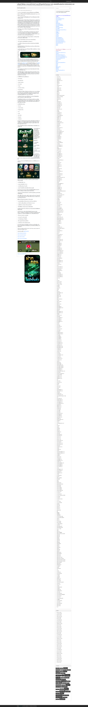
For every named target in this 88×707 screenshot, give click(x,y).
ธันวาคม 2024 (59, 637)
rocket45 (58, 352)
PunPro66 (58, 325)
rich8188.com (59, 348)
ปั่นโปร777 (58, 507)
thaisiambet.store (60, 413)
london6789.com (59, 230)
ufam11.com (59, 436)
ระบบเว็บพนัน (59, 521)
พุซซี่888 (58, 513)
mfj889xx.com (59, 254)
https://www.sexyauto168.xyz (61, 29)
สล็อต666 (58, 539)
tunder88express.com (60, 423)
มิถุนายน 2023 (59, 659)
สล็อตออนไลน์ (59, 552)
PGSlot (58, 300)
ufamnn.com (59, 439)
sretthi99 (58, 392)
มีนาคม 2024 (59, 648)
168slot (58, 81)
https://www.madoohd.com (61, 52)
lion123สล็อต (59, 220)
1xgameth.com (59, 85)
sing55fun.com (59, 377)
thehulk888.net (59, 414)
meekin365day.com (60, 250)
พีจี (57, 511)
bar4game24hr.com (60, 122)
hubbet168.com (59, 193)
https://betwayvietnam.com (60, 41)
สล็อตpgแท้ (58, 547)
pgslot (57, 45)
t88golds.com (59, 405)
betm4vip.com (59, 130)
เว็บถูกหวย (58, 583)
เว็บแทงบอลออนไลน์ (60, 598)
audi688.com (59, 116)
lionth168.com (59, 223)
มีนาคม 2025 (59, 633)
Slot (57, 379)
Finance (58, 161)
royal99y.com (59, 357)
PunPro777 (58, 327)
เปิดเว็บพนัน (59, 579)
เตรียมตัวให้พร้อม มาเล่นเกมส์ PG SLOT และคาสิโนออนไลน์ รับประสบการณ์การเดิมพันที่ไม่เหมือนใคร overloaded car (45, 4)
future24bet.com (59, 173)
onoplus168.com (59, 270)
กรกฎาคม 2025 (59, 628)
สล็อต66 (58, 538)
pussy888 (57, 28)
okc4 (58, 265)
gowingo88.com (59, 179)
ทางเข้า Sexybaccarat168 (61, 495)
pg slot (57, 60)
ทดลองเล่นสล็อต (59, 487)
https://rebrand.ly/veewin (22, 233)
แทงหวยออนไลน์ (59, 603)
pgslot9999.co (59, 306)
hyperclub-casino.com (60, 194)
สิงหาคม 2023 (59, 657)
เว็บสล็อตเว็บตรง (59, 590)
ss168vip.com (59, 393)
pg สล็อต (58, 285)
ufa (57, 424)
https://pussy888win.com (60, 58)
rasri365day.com (59, 342)
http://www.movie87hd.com (61, 55)
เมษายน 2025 (59, 632)
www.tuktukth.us (59, 466)
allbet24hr (58, 107)
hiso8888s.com (59, 187)
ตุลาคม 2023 (59, 654)
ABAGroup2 (59, 101)
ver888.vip (58, 454)
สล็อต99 (58, 544)
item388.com (59, 197)
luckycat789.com (60, 234)
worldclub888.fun (60, 464)
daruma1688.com (59, 146)
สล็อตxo (58, 548)
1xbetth (57, 34)
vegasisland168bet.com (61, 451)
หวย (57, 569)
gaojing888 (58, 176)
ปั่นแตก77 (58, 506)
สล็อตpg (58, 546)
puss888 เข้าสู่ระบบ (60, 332)
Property (58, 322)
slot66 (57, 71)
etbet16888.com (59, 153)
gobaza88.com (59, 178)
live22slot (58, 225)
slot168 (58, 383)
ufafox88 (58, 433)
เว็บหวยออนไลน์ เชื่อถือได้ (61, 594)
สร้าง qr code (59, 528)
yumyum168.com (59, 470)
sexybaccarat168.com (60, 373)
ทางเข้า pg (58, 492)
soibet (58, 388)
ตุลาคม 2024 (59, 639)
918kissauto (59, 97)
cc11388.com (59, 141)
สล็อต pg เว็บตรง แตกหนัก (61, 533)
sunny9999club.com (60, 403)
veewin (58, 450)
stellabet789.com (60, 399)
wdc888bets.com (60, 460)
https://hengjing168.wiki (60, 18)
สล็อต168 (62, 691)
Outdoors (58, 271)
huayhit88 (58, 192)
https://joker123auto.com (60, 54)
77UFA (58, 86)
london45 (58, 229)
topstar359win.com (60, 419)
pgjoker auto (59, 295)
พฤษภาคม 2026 (59, 616)
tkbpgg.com (59, 418)
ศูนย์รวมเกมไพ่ (26, 231)
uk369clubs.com (59, 446)
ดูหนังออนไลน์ (58, 66)
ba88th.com (59, 117)
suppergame (59, 404)
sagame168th (59, 363)
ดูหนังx (58, 481)
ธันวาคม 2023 (59, 652)
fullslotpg (61, 671)
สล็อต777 (58, 541)
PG (57, 279)
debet (58, 147)
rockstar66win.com (60, 354)
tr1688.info (58, 420)
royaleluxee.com (59, 358)
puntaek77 (58, 331)
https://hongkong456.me (60, 70)
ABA (57, 100)
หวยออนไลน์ (59, 572)
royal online (59, 356)
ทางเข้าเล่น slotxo (59, 498)
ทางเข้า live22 (59, 491)
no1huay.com (59, 264)
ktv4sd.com (59, 215)
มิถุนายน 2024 (59, 644)
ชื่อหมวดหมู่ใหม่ (59, 477)
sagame (57, 53)
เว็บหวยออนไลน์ (59, 593)
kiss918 (57, 36)
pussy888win (59, 338)
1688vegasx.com (59, 80)
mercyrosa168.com (60, 251)
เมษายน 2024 (59, 647)
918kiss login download (60, 95)
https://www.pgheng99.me (60, 62)
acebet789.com (59, 104)
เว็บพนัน (58, 585)
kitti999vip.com (59, 214)
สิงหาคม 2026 (59, 612)
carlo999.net (59, 138)
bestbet (58, 126)
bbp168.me (58, 125)
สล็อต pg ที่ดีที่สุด (59, 532)
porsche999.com (59, 317)
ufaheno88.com (59, 434)
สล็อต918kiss (59, 543)
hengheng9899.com (60, 183)
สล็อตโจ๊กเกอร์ (59, 564)
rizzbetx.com (59, 351)
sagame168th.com (60, 364)
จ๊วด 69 (58, 476)
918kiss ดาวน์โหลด (60, 96)
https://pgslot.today (59, 27)
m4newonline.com (60, 239)
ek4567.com (59, 152)
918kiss (57, 51)
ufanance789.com (60, 440)
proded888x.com (59, 321)
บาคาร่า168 (58, 501)
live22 (57, 64)
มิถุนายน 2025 (59, 629)
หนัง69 (58, 567)
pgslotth (58, 310)
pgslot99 (58, 305)
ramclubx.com (59, 341)
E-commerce (59, 151)
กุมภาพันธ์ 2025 (59, 634)
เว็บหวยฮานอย (59, 595)
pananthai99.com (60, 274)
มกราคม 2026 (59, 621)
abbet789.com (59, 102)
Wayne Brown (28, 10)
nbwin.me (58, 259)
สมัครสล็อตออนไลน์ (60, 527)
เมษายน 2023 (59, 662)
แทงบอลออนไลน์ (59, 600)
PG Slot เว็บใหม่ (59, 284)
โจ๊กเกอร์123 (58, 17)
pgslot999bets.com (60, 307)
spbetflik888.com (59, 389)
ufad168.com (59, 431)
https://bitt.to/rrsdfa (21, 236)
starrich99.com (59, 398)
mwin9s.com (59, 256)
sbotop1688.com (59, 368)
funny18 (57, 35)
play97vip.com (59, 315)
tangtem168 (59, 408)
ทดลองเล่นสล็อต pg (60, 490)
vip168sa (58, 455)
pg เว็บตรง (58, 287)
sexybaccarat (58, 59)
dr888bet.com (59, 148)
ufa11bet (58, 425)
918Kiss (58, 94)
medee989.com (59, 248)
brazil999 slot (59, 136)
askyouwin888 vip (60, 115)
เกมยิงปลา (58, 574)
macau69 (58, 241)
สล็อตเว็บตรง (58, 23)
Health (58, 182)
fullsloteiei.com (59, 168)
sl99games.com (59, 378)
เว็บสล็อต (58, 588)
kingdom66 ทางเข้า (60, 209)
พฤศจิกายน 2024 (59, 638)
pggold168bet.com (60, 292)
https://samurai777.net (60, 39)
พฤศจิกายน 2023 (59, 653)
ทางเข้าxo (58, 497)
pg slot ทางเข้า (59, 281)
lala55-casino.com (60, 217)
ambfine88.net (59, 112)
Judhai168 (58, 205)
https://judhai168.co (59, 24)
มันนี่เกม (58, 518)
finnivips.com (59, 162)
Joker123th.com (59, 204)
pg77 (58, 290)
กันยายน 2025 (59, 626)
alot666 (58, 111)
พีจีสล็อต (58, 512)
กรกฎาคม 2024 (59, 643)
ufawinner (58, 445)
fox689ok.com (59, 166)
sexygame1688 (59, 374)
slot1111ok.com (59, 382)
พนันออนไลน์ (59, 510)
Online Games (59, 269)
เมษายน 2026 (59, 617)
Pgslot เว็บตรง (67, 677)
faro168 (57, 69)
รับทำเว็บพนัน (59, 522)
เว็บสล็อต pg (59, 589)
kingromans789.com (60, 210)
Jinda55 (58, 198)
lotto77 (58, 233)
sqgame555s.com (60, 390)
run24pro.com (59, 359)
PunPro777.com (59, 328)
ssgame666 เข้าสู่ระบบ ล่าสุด (61, 395)
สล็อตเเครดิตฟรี (59, 562)
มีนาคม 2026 (59, 618)
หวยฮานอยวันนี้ (59, 573)
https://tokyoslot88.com (60, 40)
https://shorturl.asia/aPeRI (22, 238)
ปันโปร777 (58, 508)
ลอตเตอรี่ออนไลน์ (59, 526)
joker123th (58, 203)
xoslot (58, 467)
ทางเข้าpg (58, 496)
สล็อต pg (58, 531)
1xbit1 (58, 84)
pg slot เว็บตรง (59, 282)
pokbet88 (58, 316)
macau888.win (59, 243)
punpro (58, 323)
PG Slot (58, 280)
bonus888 (58, 135)
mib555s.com (59, 255)
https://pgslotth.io (59, 37)
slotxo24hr (58, 30)
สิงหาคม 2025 (59, 627)
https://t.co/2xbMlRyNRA (22, 253)
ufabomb (58, 430)
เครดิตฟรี (58, 577)
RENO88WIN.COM (60, 346)
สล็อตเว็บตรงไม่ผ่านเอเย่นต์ (61, 559)
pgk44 (58, 297)
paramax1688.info (60, 276)
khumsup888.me (59, 208)
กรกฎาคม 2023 (59, 658)
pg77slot (58, 291)
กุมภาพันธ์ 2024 (59, 649)
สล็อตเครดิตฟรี (59, 553)
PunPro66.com (59, 326)
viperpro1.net (59, 456)
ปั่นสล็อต (58, 503)
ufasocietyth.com (60, 444)
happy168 (58, 673)
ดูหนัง (57, 65)
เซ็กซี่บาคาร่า (59, 578)
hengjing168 (59, 184)
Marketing (58, 246)
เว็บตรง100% (59, 580)
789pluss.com (59, 90)
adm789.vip (59, 106)
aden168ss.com (59, 105)
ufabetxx (58, 429)
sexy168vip (58, 372)
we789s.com (59, 461)
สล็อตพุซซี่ (58, 549)
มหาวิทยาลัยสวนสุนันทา (60, 517)
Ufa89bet (58, 428)
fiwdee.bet (58, 163)
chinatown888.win (60, 142)
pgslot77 (58, 302)
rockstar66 (58, 353)
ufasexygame (59, 441)
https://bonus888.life (59, 25)
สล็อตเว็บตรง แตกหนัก (60, 558)
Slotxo (58, 384)
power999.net (59, 320)
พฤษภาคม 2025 (59, 631)
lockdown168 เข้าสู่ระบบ (60, 228)
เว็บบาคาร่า (58, 584)
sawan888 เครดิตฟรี (60, 367)
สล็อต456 (58, 536)
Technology (59, 409)
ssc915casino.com (60, 394)
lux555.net (58, 238)
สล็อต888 (57, 26)
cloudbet (58, 143)
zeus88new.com (59, 472)
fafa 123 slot (59, 157)
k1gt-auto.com (59, 207)
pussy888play (59, 337)
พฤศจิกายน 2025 (59, 623)
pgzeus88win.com (60, 311)
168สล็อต (57, 668)
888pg (58, 91)
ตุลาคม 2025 (59, 624)
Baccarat (58, 120)
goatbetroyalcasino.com (61, 177)
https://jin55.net (58, 19)
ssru (57, 397)
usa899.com (59, 449)
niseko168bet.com (60, 260)
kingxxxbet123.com (60, 212)
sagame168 (59, 362)
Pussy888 (64, 681)
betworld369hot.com (60, 131)
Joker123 (58, 675)
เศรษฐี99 (58, 599)
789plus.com (59, 89)
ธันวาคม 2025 (59, 622)
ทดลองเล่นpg (59, 485)
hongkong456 (59, 189)
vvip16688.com (59, 459)
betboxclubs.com (59, 127)
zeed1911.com (59, 471)
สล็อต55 (58, 537)
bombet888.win (59, 133)
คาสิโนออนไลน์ (59, 475)
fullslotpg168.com (60, 171)
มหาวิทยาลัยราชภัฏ (60, 516)
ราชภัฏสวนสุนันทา (59, 523)
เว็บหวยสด (57, 699)
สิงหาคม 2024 (59, 642)
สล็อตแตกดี (58, 563)
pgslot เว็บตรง (59, 301)
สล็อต (66, 689)
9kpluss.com (59, 99)
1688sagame (59, 79)
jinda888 (58, 199)
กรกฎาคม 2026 (59, 613)
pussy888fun (59, 336)
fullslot (57, 63)
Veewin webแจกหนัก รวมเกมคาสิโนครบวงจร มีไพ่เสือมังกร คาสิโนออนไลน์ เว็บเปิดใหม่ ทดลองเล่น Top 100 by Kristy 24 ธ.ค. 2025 (29, 14)
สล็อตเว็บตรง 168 (59, 557)
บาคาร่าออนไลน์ (59, 502)
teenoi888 (58, 410)
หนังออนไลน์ (59, 568)
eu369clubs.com (59, 156)
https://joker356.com (59, 38)
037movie (58, 76)
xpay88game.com (60, 469)
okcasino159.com (60, 266)
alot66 (58, 110)
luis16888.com (59, 235)
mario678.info (59, 245)
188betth (61, 668)
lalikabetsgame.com (60, 218)
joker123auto (59, 202)
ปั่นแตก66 (58, 505)
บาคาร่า (58, 500)
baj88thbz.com (59, 121)
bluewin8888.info (59, 132)
